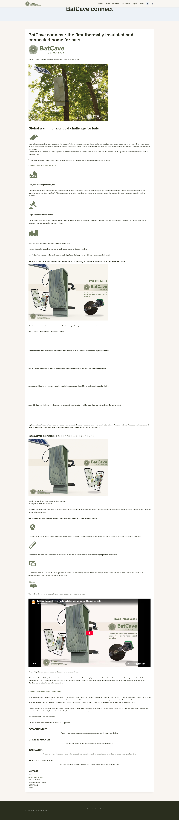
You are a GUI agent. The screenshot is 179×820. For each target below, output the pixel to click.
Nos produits (90, 808)
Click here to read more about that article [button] (42, 165)
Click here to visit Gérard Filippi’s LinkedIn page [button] (44, 691)
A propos (107, 3)
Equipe (135, 3)
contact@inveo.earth (35, 777)
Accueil (100, 3)
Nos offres (83, 808)
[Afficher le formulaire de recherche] (152, 4)
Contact (141, 3)
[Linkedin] (147, 3)
